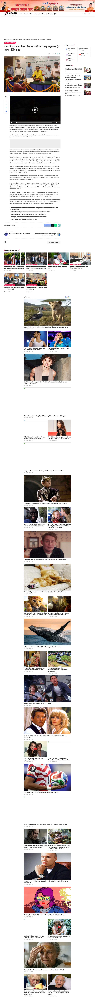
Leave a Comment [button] (54, 242)
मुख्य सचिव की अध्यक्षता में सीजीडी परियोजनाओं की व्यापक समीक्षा (24, 219)
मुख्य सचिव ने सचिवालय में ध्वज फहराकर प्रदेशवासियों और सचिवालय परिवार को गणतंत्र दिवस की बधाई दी (73, 92)
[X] (84, 49)
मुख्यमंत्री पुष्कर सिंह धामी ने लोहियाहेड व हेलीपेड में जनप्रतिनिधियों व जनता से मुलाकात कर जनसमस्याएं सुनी (73, 70)
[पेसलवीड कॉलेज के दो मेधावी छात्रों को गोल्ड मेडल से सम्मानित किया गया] (36, 279)
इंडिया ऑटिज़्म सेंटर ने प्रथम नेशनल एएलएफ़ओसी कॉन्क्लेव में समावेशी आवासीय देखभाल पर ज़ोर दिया (30, 211)
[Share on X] (55, 54)
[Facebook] (71, 49)
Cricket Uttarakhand (69, 79)
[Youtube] (84, 54)
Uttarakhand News (10, 42)
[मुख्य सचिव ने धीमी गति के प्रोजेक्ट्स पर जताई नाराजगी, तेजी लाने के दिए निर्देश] (80, 258)
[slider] (34, 122)
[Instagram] (71, 54)
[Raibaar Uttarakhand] (10, 14)
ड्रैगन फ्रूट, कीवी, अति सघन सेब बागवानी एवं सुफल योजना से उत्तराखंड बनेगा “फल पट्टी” (29, 216)
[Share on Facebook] (53, 54)
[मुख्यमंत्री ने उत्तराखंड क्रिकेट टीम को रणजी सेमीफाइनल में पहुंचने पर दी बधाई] (87, 77)
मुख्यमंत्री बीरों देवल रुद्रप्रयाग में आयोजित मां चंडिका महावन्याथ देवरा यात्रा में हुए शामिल (28, 214)
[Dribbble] (71, 59)
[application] (35, 110)
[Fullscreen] (58, 122)
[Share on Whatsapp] (57, 54)
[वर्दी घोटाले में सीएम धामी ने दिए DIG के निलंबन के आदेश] (58, 258)
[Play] (11, 122)
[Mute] (56, 122)
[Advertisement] (47, 26)
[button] (58, 14)
